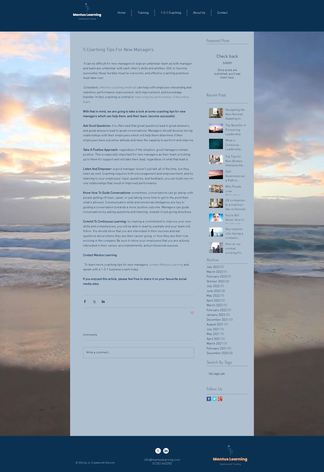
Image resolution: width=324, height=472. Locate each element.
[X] (158, 451)
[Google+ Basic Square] (220, 399)
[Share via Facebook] (85, 301)
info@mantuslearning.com (162, 460)
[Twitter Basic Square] (214, 399)
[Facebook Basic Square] (209, 399)
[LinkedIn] (166, 451)
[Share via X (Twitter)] (94, 301)
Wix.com (110, 462)
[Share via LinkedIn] (103, 301)
